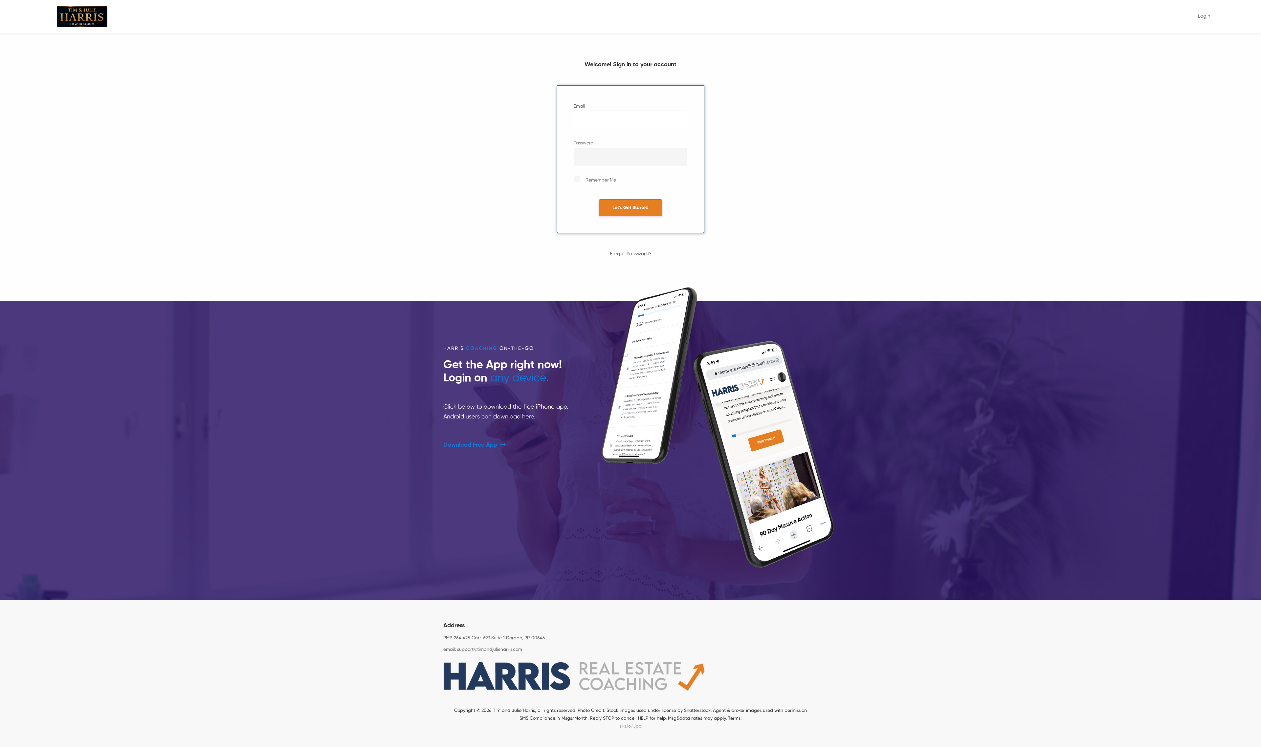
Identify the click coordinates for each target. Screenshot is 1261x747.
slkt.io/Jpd (630, 726)
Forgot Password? (631, 253)
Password (583, 143)
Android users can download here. (489, 417)
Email (579, 106)
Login (1204, 16)
